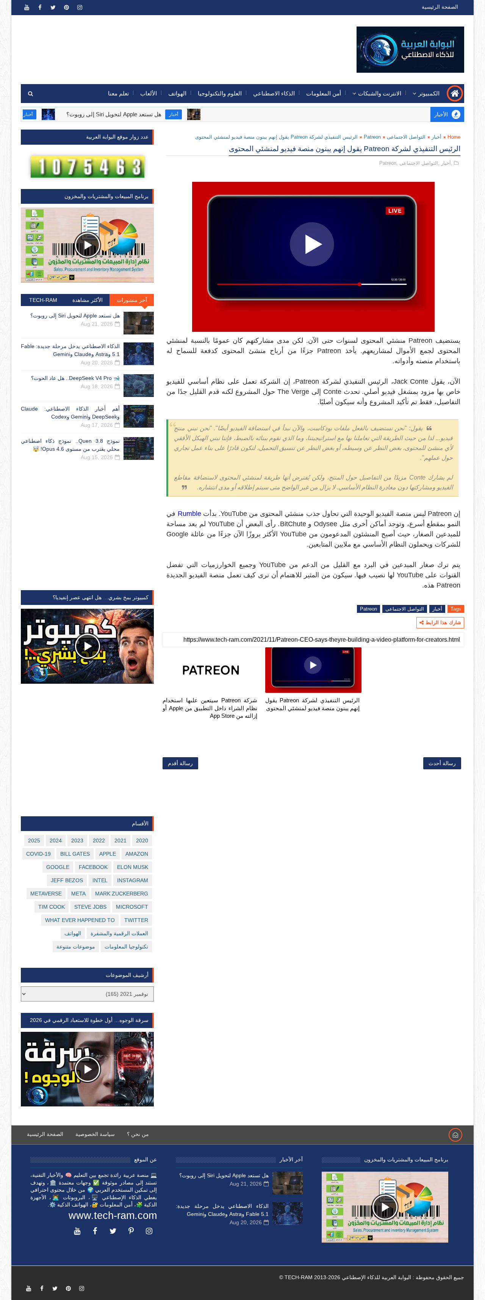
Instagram (132, 880)
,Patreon (388, 163)
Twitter (136, 920)
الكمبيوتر (429, 93)
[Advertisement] (159, 44)
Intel (100, 880)
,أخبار (446, 163)
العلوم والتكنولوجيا (220, 93)
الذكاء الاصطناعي (274, 93)
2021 (120, 841)
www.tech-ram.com (113, 1215)
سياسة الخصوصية (95, 1134)
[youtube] (26, 7)
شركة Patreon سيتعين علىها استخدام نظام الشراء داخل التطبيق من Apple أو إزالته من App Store (210, 708)
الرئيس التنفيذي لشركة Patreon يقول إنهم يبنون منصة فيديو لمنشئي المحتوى (312, 704)
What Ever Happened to (80, 920)
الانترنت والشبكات (379, 93)
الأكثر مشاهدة (87, 300)
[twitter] (53, 7)
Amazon (136, 854)
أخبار (198, 114)
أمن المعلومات (323, 93)
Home (453, 137)
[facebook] (39, 7)
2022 (99, 841)
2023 (77, 841)
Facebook (93, 867)
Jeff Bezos (67, 880)
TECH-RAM (43, 300)
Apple (107, 854)
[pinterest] (66, 7)
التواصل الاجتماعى (406, 137)
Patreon (372, 137)
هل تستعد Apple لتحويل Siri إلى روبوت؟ (138, 114)
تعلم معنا (118, 93)
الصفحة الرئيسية (440, 7)
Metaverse (46, 894)
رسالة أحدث (442, 763)
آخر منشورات (132, 300)
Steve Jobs (90, 907)
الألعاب (148, 93)
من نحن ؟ (138, 1134)
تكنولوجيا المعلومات (126, 947)
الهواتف (177, 93)
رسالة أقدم (180, 763)
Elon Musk (132, 867)
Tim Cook (51, 907)
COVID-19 (38, 854)
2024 (56, 841)
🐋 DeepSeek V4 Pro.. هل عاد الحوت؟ (75, 378)
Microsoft (132, 907)
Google (57, 867)
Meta (78, 894)
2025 (34, 841)
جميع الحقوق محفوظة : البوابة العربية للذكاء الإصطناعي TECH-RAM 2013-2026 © (371, 1277)
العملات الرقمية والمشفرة (119, 933)
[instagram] (79, 7)
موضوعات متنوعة (75, 947)
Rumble (189, 513)
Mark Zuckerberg (121, 894)
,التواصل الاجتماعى (419, 163)
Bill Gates (75, 854)
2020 (142, 841)
